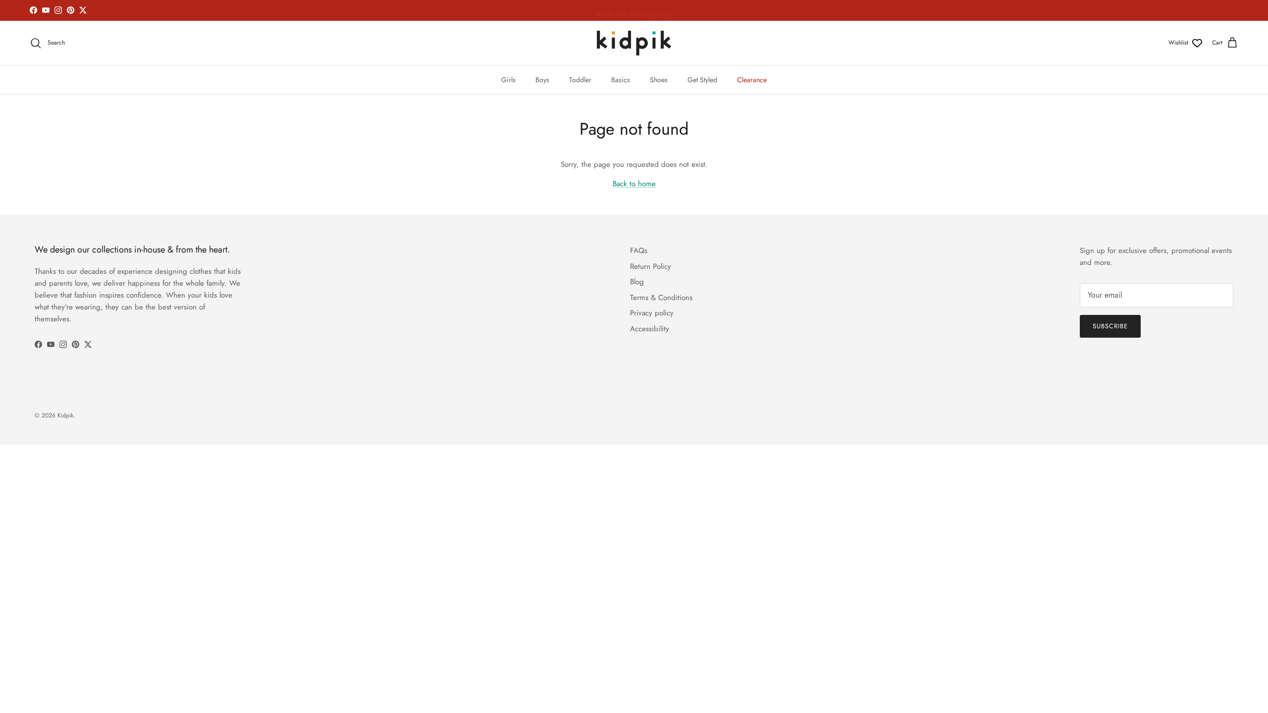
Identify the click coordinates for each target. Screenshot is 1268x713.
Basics (620, 80)
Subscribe (1110, 326)
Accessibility (649, 328)
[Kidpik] (634, 43)
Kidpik (65, 415)
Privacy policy (652, 312)
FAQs (638, 250)
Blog (637, 281)
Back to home (634, 183)
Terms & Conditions (661, 297)
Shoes (659, 80)
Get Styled (702, 80)
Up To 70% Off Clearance (634, 11)
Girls (508, 80)
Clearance (752, 80)
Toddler (580, 80)
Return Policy (650, 266)
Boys (542, 80)
